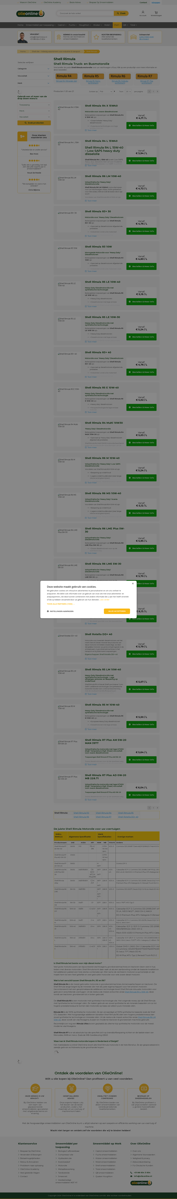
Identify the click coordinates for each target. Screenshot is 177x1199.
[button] (88, 604)
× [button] (133, 584)
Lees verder (104, 599)
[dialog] (88, 599)
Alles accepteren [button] (116, 611)
